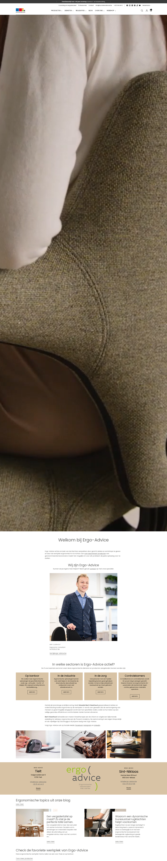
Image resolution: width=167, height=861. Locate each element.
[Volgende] (110, 1)
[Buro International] (21, 10)
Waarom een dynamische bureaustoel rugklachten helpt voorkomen (131, 819)
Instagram (87, 725)
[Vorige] (57, 1)
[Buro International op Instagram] (130, 5)
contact (93, 569)
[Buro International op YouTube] (140, 5)
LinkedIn (97, 725)
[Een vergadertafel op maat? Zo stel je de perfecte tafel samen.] (37, 827)
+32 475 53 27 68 (128, 784)
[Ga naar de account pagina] (146, 11)
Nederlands (146, 5)
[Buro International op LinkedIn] (132, 5)
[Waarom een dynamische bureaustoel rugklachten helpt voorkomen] (105, 827)
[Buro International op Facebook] (127, 5)
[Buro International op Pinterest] (135, 5)
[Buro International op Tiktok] (137, 5)
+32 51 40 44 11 (38, 784)
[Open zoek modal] (142, 11)
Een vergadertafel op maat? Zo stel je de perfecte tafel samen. (60, 819)
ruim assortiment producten (95, 553)
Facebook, (79, 725)
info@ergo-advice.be (38, 782)
